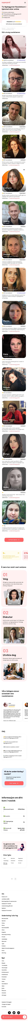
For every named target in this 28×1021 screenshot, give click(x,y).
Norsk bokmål (5, 927)
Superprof (3, 28)
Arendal (4, 992)
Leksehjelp (4, 939)
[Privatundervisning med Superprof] (6, 2)
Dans (3, 950)
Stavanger (4, 967)
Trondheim (4, 965)
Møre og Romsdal (5, 863)
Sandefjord (5, 983)
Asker (3, 981)
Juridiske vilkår (5, 899)
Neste (15, 878)
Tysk (3, 943)
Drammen (4, 976)
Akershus (13, 858)
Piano (3, 925)
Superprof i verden (6, 903)
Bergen (3, 963)
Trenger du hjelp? (6, 1004)
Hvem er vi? (4, 896)
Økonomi (4, 941)
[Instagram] (18, 1012)
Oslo (4, 858)
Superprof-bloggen (7, 1002)
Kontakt (4, 1006)
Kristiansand (5, 972)
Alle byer (4, 995)
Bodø (3, 988)
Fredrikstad (5, 974)
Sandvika (4, 970)
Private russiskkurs (10, 28)
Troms (12, 862)
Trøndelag (5, 860)
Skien (3, 986)
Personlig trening (6, 934)
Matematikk (5, 918)
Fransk (3, 936)
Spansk (3, 920)
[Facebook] (9, 1012)
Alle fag (4, 952)
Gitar (3, 929)
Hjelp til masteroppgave (8, 948)
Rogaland (20, 858)
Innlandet (13, 860)
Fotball (4, 945)
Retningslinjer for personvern (9, 901)
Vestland (20, 860)
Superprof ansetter (7, 910)
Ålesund (4, 990)
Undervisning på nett (7, 905)
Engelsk (4, 932)
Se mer (19, 862)
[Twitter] (14, 1012)
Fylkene (4, 908)
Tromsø (3, 979)
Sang (3, 923)
